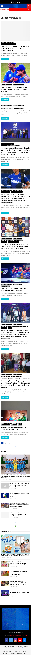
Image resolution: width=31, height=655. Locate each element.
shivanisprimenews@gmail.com (18, 635)
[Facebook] (6, 640)
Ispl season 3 (4, 242)
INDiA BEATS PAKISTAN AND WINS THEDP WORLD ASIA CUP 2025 (13, 290)
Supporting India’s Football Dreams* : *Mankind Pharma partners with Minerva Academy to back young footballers (15, 476)
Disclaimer (5, 653)
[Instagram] (15, 640)
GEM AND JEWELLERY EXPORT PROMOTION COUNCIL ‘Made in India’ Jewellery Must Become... (20, 592)
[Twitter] (11, 640)
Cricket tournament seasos (7, 240)
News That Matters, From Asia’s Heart (12, 651)
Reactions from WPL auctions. (12, 108)
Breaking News (4, 84)
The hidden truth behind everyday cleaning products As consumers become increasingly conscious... (19, 563)
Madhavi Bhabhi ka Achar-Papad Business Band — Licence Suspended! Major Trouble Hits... (19, 573)
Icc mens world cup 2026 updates (8, 44)
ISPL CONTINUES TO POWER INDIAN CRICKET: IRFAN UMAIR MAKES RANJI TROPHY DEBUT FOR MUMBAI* (14, 246)
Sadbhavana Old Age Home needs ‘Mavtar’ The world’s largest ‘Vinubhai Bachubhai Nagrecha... (19, 504)
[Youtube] (20, 640)
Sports (22, 84)
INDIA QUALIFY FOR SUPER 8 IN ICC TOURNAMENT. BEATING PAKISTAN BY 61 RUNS (15, 89)
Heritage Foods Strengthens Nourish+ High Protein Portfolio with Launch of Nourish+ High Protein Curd (15, 554)
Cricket (2, 42)
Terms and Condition (22, 653)
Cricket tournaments (5, 192)
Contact (24, 651)
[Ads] (15, 447)
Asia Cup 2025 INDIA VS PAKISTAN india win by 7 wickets (13, 428)
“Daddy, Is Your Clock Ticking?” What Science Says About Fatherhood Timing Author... (19, 485)
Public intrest (4, 328)
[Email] (24, 640)
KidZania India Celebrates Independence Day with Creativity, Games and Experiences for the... (19, 583)
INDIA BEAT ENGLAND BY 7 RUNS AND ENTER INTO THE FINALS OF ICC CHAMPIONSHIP (15, 48)
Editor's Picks (17, 326)
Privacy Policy (12, 653)
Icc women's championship (17, 192)
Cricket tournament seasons (7, 326)
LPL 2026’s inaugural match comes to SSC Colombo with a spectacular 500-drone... (19, 495)
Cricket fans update (9, 42)
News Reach (22, 647)
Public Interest (16, 84)
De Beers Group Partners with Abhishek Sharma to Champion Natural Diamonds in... (18, 514)
